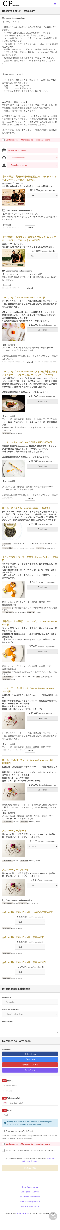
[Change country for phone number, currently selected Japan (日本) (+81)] (5, 1102)
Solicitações (7, 1021)
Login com (6, 1049)
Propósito (6, 997)
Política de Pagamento (30, 1201)
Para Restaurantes (30, 1187)
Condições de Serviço (30, 1191)
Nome (7, 1081)
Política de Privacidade (30, 1196)
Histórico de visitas (10, 1009)
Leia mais (30, 228)
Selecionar (42, 330)
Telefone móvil (11, 1098)
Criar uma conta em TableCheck (19, 1131)
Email (7, 1110)
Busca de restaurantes (30, 1206)
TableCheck (30, 1070)
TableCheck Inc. (23, 1213)
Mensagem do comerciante (13, 18)
